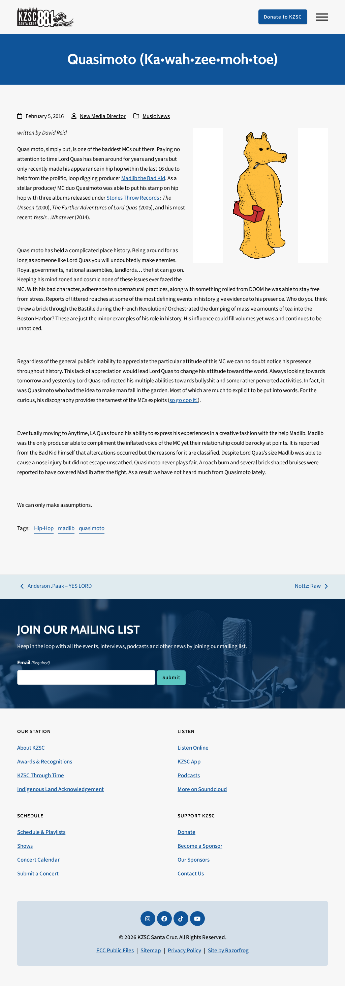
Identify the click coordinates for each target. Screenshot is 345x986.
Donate (186, 832)
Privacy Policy (184, 951)
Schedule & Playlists (41, 832)
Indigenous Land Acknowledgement (60, 789)
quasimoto (91, 528)
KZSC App (189, 762)
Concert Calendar (38, 860)
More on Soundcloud (202, 789)
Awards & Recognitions (44, 762)
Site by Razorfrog (228, 951)
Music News (156, 116)
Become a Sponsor (200, 846)
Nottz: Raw (308, 586)
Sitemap (150, 951)
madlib (66, 528)
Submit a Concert (38, 874)
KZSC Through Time (40, 776)
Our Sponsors (194, 860)
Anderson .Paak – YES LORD (56, 586)
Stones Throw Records (132, 198)
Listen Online (193, 748)
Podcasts (189, 776)
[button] (322, 17)
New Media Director (103, 116)
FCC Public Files (115, 951)
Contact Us (191, 874)
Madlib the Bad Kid (143, 178)
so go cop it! (183, 400)
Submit (171, 677)
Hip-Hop (44, 528)
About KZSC (31, 748)
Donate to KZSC (283, 17)
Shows (25, 846)
